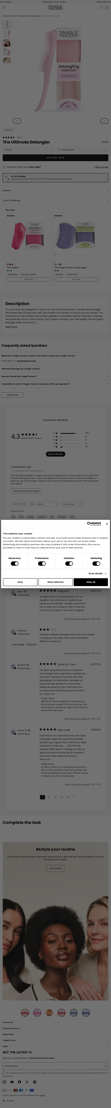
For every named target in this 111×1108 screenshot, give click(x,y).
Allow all (90, 582)
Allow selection (55, 582)
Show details (96, 573)
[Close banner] (107, 524)
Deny (20, 582)
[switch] (42, 563)
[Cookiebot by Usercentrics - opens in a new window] (89, 524)
